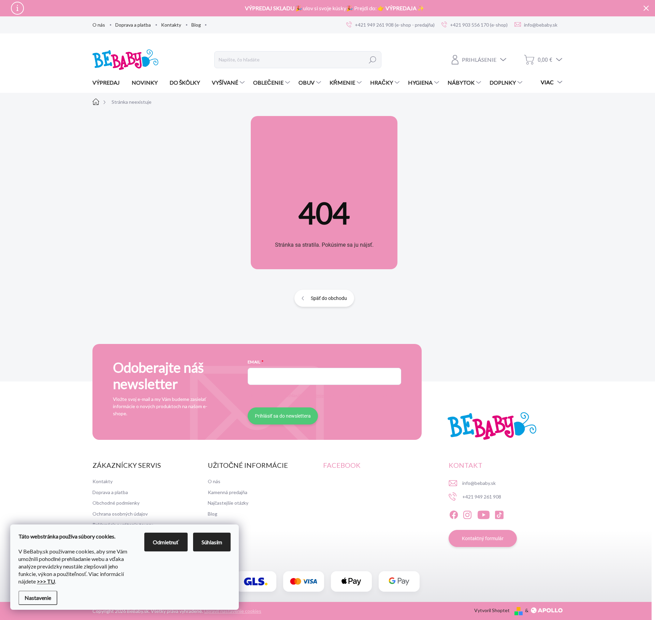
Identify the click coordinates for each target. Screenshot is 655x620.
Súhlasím (212, 542)
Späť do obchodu (329, 298)
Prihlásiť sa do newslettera (283, 416)
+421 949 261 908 (481, 497)
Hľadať (372, 59)
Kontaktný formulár (483, 538)
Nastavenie (38, 597)
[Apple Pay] (351, 581)
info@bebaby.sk (479, 483)
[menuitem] (108, 82)
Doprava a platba (133, 25)
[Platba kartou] (303, 581)
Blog (196, 25)
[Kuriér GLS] (256, 581)
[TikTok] (499, 513)
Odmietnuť (166, 542)
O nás (98, 25)
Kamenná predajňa (227, 492)
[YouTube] (483, 513)
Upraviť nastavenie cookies (232, 611)
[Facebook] (454, 513)
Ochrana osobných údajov (120, 514)
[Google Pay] (399, 581)
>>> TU (46, 581)
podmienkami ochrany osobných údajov (349, 395)
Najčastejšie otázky (228, 503)
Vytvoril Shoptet (492, 610)
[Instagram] (467, 513)
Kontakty (171, 25)
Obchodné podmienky (116, 503)
